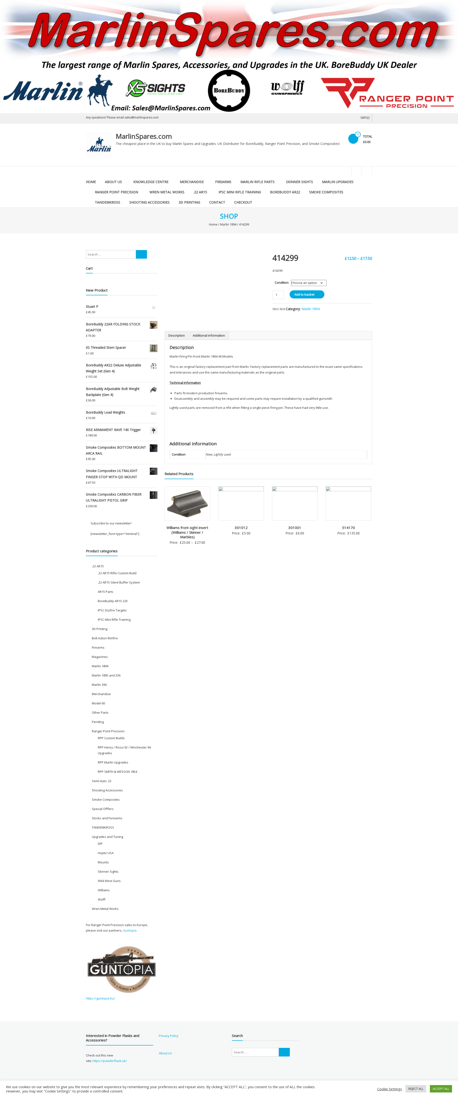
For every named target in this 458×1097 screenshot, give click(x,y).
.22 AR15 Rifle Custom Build (117, 573)
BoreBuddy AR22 (285, 192)
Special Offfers (103, 809)
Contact (217, 202)
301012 (241, 527)
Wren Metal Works (167, 192)
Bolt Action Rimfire (105, 638)
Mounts (103, 862)
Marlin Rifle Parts (257, 181)
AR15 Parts (105, 592)
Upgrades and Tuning (107, 837)
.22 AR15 (200, 192)
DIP (100, 843)
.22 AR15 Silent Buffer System (119, 582)
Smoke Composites (326, 192)
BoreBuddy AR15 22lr (113, 601)
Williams (104, 890)
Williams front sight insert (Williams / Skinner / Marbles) (187, 532)
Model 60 (98, 703)
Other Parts (100, 712)
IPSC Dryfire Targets (112, 610)
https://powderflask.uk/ (110, 1061)
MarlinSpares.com (144, 136)
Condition (282, 282)
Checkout (243, 202)
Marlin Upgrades (338, 181)
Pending (98, 722)
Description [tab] (176, 335)
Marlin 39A (99, 684)
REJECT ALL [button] (415, 1089)
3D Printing (189, 202)
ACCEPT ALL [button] (441, 1089)
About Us (113, 181)
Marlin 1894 (228, 224)
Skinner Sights (299, 181)
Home (91, 181)
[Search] (141, 254)
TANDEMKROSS (107, 202)
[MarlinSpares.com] (229, 56)
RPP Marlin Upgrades (113, 762)
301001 (294, 527)
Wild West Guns (109, 881)
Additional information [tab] (209, 335)
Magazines (100, 657)
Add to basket (304, 294)
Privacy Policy (168, 1036)
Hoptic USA (106, 853)
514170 (348, 527)
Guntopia (129, 930)
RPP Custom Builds (111, 738)
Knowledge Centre (150, 181)
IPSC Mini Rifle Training (240, 192)
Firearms (223, 181)
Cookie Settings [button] (389, 1089)
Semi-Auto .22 (101, 781)
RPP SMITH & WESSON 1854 (117, 771)
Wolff (101, 899)
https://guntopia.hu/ (100, 998)
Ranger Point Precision (116, 192)
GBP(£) (365, 118)
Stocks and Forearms (107, 818)
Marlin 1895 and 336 (106, 675)
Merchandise (192, 181)
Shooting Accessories (149, 202)
